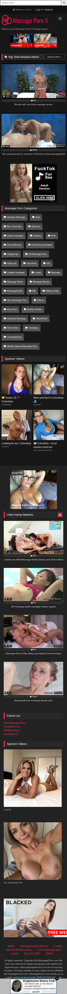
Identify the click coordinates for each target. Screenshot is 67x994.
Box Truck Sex (14, 226)
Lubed (38, 272)
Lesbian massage (16, 272)
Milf (34, 291)
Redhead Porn (12, 730)
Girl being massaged (41, 244)
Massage (55, 272)
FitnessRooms (14, 244)
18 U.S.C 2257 (32, 953)
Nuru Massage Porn (17, 300)
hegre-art (11, 263)
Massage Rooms (41, 281)
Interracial (31, 263)
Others (40, 300)
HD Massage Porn (38, 254)
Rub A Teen (12, 327)
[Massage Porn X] (27, 20)
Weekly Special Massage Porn (22, 346)
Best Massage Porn (14, 723)
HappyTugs (12, 254)
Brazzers (35, 226)
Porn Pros (12, 309)
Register (49, 9)
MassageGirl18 (14, 291)
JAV (48, 263)
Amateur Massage (16, 217)
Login (38, 9)
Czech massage (15, 235)
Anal (37, 217)
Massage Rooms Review (34, 946)
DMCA (49, 953)
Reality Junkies (34, 309)
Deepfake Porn (12, 726)
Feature (37, 235)
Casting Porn (11, 734)
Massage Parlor (15, 281)
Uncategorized (14, 337)
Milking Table (52, 291)
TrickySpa (33, 327)
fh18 (53, 235)
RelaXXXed (41, 318)
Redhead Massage (16, 318)
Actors (11, 946)
